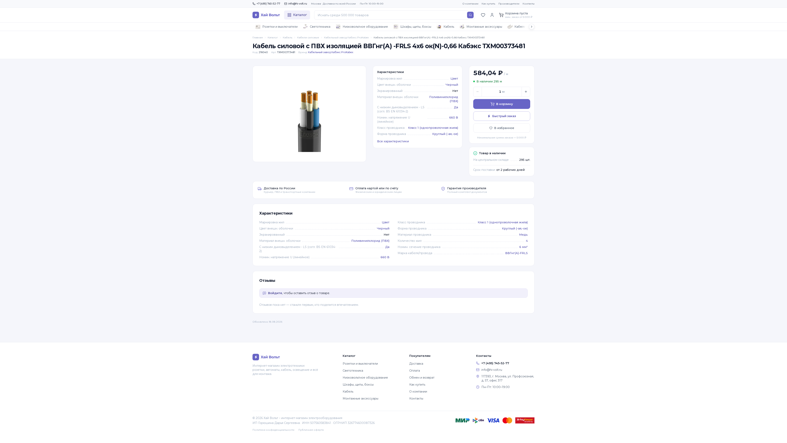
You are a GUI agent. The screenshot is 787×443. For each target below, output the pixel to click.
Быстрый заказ (504, 116)
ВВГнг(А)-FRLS (516, 253)
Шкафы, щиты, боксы (415, 27)
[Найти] (470, 15)
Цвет (454, 78)
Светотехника (320, 27)
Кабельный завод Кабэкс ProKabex (346, 37)
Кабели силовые (308, 37)
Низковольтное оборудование (365, 27)
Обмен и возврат (421, 377)
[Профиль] (492, 15)
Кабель (449, 27)
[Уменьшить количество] (477, 91)
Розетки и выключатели (280, 27)
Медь (523, 234)
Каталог (273, 37)
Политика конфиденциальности (273, 429)
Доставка (416, 363)
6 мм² (523, 247)
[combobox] (394, 14)
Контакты (529, 3)
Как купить (488, 3)
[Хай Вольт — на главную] (266, 15)
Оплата (414, 370)
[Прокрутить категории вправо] (532, 27)
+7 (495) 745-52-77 (268, 3)
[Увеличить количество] (526, 91)
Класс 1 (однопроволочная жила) (433, 128)
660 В (453, 117)
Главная (257, 37)
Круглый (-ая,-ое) (445, 134)
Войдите (275, 293)
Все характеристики (393, 141)
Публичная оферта (311, 429)
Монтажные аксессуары (484, 27)
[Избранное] (483, 15)
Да (456, 107)
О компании (470, 3)
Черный (452, 85)
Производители (508, 3)
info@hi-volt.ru (297, 3)
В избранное (504, 128)
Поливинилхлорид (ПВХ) (370, 241)
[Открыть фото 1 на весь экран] (309, 114)
